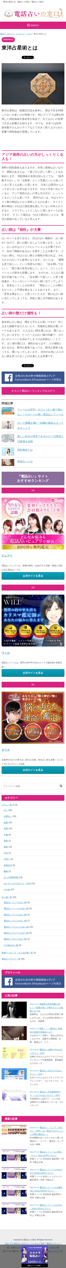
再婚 (6, 841)
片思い (7, 859)
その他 (7, 889)
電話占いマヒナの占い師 (15, 939)
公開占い (8, 816)
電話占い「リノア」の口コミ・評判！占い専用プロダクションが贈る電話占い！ (46, 1131)
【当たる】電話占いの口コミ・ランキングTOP (24, 1243)
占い (6, 810)
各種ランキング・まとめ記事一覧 (17, 953)
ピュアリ (7, 555)
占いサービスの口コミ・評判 (17, 883)
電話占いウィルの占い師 (15, 915)
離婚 (6, 871)
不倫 (6, 835)
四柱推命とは (25, 449)
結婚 (6, 822)
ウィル (6, 652)
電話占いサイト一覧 (11, 959)
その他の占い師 (11, 945)
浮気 (6, 853)
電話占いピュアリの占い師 (16, 933)
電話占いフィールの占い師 (16, 908)
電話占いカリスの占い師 (15, 921)
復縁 (6, 847)
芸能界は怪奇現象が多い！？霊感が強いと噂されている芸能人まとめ (46, 1007)
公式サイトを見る (33, 575)
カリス (6, 749)
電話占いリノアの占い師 (15, 902)
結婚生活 (8, 865)
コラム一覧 (7, 805)
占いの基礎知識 (11, 877)
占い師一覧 (7, 897)
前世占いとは (25, 461)
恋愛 (6, 828)
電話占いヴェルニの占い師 (16, 927)
